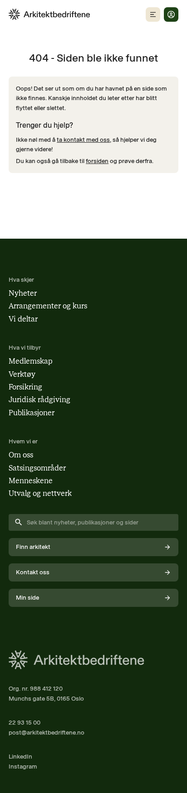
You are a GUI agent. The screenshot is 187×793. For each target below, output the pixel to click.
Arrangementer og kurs (48, 306)
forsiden (97, 160)
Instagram (23, 766)
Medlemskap (31, 361)
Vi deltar (23, 319)
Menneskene (31, 480)
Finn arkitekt (33, 546)
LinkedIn (20, 756)
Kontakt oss (32, 572)
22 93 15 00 (24, 722)
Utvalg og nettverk (40, 493)
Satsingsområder (37, 468)
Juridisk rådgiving (39, 399)
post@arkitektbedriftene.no (46, 732)
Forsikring (25, 387)
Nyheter (23, 293)
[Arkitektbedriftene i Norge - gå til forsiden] (49, 14)
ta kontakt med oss (83, 139)
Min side (27, 597)
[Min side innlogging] (171, 14)
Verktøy (22, 374)
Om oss (21, 455)
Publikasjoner (31, 413)
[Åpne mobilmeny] (153, 14)
